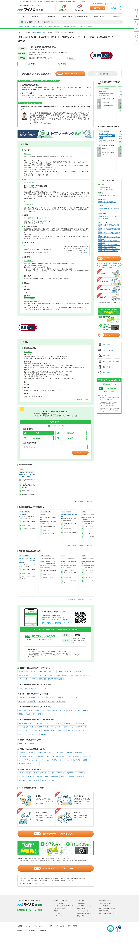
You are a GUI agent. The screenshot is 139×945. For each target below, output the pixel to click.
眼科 (43, 710)
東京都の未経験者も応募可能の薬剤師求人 (109, 230)
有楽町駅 (51, 780)
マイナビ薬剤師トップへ (61, 901)
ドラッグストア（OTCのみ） (65, 671)
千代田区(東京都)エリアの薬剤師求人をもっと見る (79, 545)
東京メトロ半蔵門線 (51, 760)
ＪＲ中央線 (22, 752)
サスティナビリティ (40, 926)
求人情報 (33, 64)
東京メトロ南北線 (65, 760)
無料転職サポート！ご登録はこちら (54, 834)
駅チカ (26, 246)
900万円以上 (50, 701)
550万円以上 (70, 697)
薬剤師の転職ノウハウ (105, 901)
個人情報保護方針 (72, 926)
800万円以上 (41, 701)
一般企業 (78, 671)
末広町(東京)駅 (81, 776)
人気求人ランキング (82, 908)
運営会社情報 (80, 916)
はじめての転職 (103, 906)
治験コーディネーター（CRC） (27, 679)
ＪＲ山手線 (69, 752)
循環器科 (21, 714)
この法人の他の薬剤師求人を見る (79, 399)
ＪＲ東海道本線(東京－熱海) (44, 752)
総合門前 (37, 730)
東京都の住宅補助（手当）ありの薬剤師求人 (109, 238)
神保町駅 (63, 776)
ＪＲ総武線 (30, 752)
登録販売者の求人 (80, 730)
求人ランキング (99, 16)
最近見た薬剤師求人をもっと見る (83, 501)
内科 (20, 710)
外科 (25, 710)
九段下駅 (39, 776)
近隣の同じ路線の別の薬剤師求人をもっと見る (80, 599)
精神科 (49, 710)
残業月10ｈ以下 (28, 260)
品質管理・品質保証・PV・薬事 (64, 675)
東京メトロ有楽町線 (37, 760)
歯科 (34, 714)
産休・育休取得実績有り (30, 218)
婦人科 (28, 714)
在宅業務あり (69, 730)
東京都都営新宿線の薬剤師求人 (107, 195)
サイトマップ (58, 916)
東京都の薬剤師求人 (104, 187)
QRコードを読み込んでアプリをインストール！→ (57, 623)
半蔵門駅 (36, 780)
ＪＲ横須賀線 (78, 752)
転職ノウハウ (67, 16)
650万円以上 (22, 701)
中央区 (20, 743)
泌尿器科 (40, 714)
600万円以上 (79, 697)
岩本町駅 (51, 773)
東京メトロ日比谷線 (73, 756)
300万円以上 (22, 697)
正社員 (20, 688)
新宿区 (32, 743)
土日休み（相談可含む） (25, 730)
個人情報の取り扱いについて (62, 908)
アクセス (72, 58)
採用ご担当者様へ (98, 3)
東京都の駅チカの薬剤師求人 (107, 247)
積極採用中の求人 (33, 734)
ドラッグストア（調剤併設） (47, 671)
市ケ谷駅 (44, 773)
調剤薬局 (21, 671)
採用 (51, 926)
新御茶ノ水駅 (55, 776)
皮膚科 (31, 710)
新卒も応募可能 (55, 727)
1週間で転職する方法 (105, 911)
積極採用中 (27, 153)
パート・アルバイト (44, 688)
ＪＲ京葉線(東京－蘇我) (25, 756)
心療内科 (70, 710)
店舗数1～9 (48, 723)
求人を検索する (115, 16)
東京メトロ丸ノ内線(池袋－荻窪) (56, 756)
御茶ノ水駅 (22, 776)
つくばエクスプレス (32, 763)
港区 (26, 743)
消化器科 (85, 710)
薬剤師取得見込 (38, 438)
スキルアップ (42, 218)
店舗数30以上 (27, 351)
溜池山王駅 (22, 780)
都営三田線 (86, 760)
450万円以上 (50, 697)
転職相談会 (51, 16)
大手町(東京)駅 (68, 773)
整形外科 (62, 710)
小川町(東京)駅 (79, 773)
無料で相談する (84, 252)
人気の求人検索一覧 (82, 911)
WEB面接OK (44, 734)
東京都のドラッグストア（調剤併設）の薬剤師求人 (108, 217)
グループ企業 (60, 926)
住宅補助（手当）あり (30, 205)
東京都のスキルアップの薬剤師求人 (109, 245)
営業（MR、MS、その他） (83, 675)
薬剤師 (38, 433)
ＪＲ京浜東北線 (59, 752)
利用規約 (56, 911)
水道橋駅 (71, 776)
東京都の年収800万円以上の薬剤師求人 (108, 209)
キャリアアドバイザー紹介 (84, 906)
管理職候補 (45, 730)
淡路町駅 (28, 773)
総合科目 (77, 710)
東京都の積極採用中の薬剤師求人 (108, 251)
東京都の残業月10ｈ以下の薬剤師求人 (109, 234)
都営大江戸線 (76, 760)
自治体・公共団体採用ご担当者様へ (64, 906)
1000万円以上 (61, 701)
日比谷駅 (44, 780)
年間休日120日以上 (79, 723)
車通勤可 (60, 730)
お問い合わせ (58, 913)
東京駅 (29, 780)
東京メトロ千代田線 (24, 760)
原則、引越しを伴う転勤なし (27, 727)
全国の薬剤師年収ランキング (107, 908)
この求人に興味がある (68, 74)
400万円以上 (41, 697)
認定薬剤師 (71, 433)
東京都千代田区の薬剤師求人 (107, 189)
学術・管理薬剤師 (23, 675)
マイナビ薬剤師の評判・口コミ (107, 913)
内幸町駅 (59, 773)
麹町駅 (46, 776)
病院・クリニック (31, 671)
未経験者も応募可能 (29, 298)
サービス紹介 (36, 16)
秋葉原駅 (21, 773)
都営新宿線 (22, 763)
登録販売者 (71, 438)
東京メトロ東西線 (86, 756)
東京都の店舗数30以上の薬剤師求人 (109, 249)
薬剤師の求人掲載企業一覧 (84, 913)
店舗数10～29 (57, 723)
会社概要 (19, 926)
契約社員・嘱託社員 (30, 688)
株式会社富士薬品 (40, 32)
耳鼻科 (37, 710)
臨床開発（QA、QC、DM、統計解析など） (51, 679)
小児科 (55, 710)
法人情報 (63, 64)
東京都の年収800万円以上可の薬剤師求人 (108, 226)
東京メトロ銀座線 (39, 756)
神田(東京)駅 (30, 776)
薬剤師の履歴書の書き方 (106, 903)
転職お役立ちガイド (83, 16)
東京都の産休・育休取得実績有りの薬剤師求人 (109, 242)
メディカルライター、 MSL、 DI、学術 (42, 675)
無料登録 (97, 8)
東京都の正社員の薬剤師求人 (107, 202)
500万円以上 (60, 697)
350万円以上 (31, 697)
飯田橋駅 (36, 773)
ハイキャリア (22, 734)
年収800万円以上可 (29, 183)
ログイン (114, 8)
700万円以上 (31, 701)
